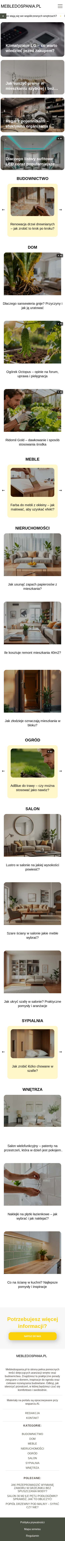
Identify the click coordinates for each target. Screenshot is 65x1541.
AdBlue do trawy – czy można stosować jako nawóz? (32, 788)
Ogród (32, 740)
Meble (33, 459)
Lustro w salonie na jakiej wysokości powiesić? (32, 867)
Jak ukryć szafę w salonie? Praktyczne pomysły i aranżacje (32, 1004)
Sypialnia (32, 1020)
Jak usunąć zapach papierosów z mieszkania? (32, 586)
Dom (32, 247)
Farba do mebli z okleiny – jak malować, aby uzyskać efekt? (32, 507)
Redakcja (32, 1413)
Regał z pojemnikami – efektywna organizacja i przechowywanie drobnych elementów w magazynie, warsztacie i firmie (31, 124)
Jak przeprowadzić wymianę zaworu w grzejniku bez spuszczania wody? (32, 1488)
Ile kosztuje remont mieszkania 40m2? (32, 652)
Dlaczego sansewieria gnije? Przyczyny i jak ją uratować (32, 306)
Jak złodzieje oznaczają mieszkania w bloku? (32, 723)
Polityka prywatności (32, 1522)
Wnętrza (32, 1089)
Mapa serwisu (32, 1529)
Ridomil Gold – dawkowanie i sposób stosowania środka (33, 442)
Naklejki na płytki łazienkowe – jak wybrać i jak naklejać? (32, 1216)
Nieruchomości (32, 528)
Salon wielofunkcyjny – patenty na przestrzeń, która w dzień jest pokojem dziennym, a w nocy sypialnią (32, 1148)
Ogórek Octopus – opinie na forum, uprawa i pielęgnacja (32, 374)
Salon (33, 809)
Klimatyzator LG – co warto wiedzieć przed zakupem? (31, 48)
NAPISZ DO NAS (32, 1336)
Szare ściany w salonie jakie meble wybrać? (32, 935)
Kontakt (32, 1418)
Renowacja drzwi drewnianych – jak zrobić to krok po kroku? (32, 226)
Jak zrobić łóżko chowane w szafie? (32, 1068)
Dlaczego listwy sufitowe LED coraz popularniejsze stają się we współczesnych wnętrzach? (32, 162)
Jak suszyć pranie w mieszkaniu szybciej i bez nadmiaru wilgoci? (30, 86)
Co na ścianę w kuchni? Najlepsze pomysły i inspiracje (32, 1285)
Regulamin (32, 1535)
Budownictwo (32, 178)
